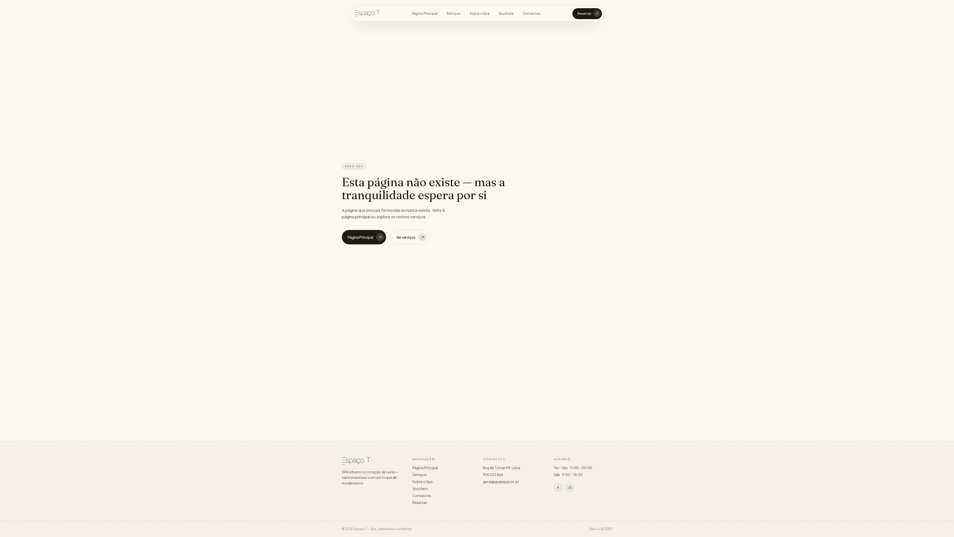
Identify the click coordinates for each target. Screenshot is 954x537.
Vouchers (506, 13)
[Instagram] (569, 487)
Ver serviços (405, 237)
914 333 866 (493, 474)
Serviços (454, 13)
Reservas (584, 13)
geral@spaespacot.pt (501, 481)
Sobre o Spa (480, 13)
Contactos (532, 13)
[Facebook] (558, 487)
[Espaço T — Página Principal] (367, 13)
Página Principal (425, 13)
